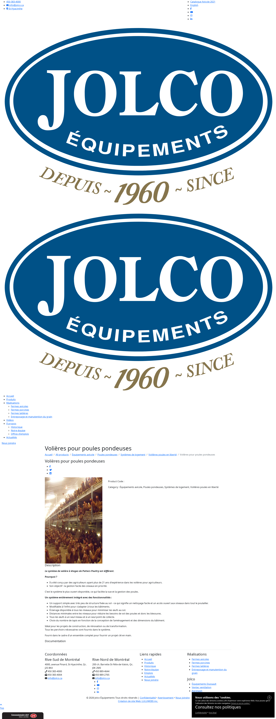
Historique (16, 427)
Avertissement (166, 697)
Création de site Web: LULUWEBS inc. (138, 701)
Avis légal (212, 712)
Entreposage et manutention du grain (31, 416)
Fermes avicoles (19, 406)
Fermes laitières (19, 413)
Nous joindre (9, 443)
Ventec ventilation (201, 687)
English (194, 5)
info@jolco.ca (16, 5)
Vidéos (10, 420)
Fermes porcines (20, 409)
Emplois (148, 673)
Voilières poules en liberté (162, 454)
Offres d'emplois (20, 434)
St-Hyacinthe (15, 8)
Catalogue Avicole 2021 (202, 1)
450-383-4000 (13, 1)
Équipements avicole (83, 454)
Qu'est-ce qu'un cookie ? (240, 703)
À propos (11, 423)
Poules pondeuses (107, 454)
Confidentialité (148, 697)
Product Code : (116, 481)
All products (62, 454)
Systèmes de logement (133, 454)
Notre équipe (18, 430)
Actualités (11, 437)
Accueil (10, 396)
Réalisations (12, 402)
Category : (113, 487)
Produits (11, 399)
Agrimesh (197, 690)
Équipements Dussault (204, 684)
